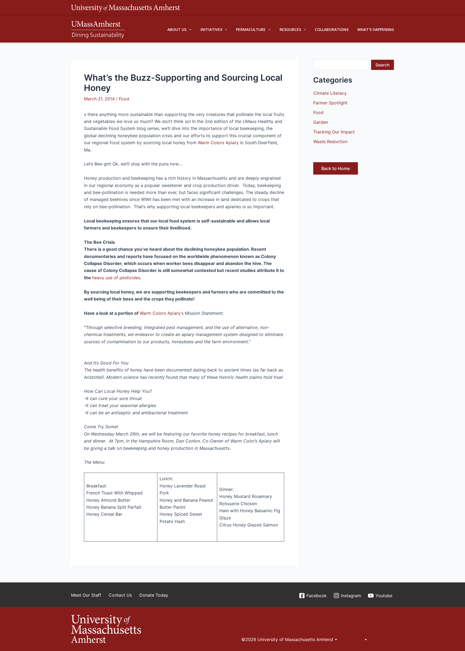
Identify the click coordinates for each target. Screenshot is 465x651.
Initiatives (211, 29)
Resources (290, 29)
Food (124, 98)
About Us (176, 29)
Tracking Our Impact (334, 132)
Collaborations (331, 29)
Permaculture (251, 29)
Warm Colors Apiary (218, 142)
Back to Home (335, 168)
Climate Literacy (330, 93)
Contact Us (120, 595)
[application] (188, 29)
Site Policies (351, 639)
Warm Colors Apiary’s (162, 313)
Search (382, 65)
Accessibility (381, 639)
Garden (320, 122)
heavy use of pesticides (116, 277)
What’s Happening (375, 29)
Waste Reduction (330, 141)
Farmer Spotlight (330, 102)
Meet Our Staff (86, 595)
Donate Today (153, 595)
